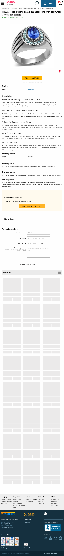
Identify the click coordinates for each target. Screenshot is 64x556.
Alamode (31, 89)
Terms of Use (54, 503)
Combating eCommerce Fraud (8, 548)
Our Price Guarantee (6, 501)
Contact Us (41, 503)
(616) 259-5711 (7, 524)
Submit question (27, 264)
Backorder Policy (55, 499)
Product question (20, 247)
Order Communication (31, 499)
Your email (22, 238)
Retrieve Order (29, 501)
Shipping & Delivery (6, 499)
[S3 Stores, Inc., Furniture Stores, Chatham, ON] (52, 527)
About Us (40, 501)
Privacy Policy (54, 505)
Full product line (32, 78)
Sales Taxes (4, 503)
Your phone (22, 243)
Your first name (21, 233)
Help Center (41, 499)
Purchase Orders (17, 503)
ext (42, 243)
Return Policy (54, 501)
